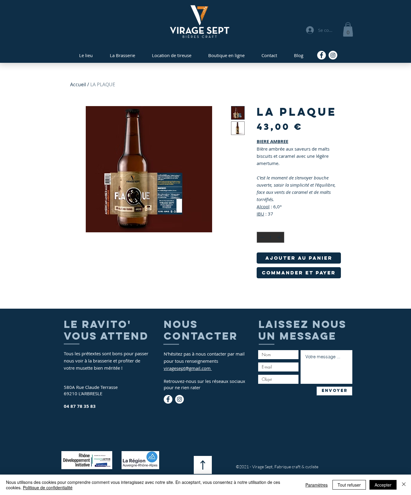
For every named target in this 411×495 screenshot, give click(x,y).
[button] (348, 30)
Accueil (78, 84)
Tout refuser (349, 485)
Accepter (383, 485)
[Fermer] (403, 484)
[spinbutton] (270, 237)
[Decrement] (261, 237)
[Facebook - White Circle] (321, 55)
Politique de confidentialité (48, 487)
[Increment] (279, 237)
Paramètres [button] (316, 485)
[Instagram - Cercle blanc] (333, 55)
